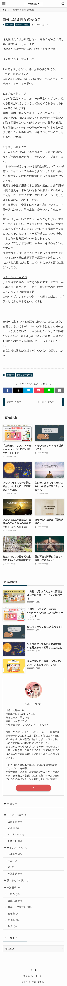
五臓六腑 (15, 900)
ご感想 (13, 828)
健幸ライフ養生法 (22, 25)
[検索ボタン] (63, 3)
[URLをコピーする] (59, 390)
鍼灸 (12, 926)
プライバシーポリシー (33, 976)
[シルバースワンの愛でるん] (33, 3)
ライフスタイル (17, 847)
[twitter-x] (31, 970)
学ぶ (12, 861)
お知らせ (15, 821)
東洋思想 (15, 873)
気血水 (13, 920)
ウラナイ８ (16, 834)
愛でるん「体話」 (18, 880)
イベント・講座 (17, 814)
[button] (7, 390)
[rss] (35, 970)
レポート (15, 840)
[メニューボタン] (3, 3)
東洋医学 (9, 25)
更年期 (13, 913)
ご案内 (13, 894)
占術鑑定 (15, 854)
